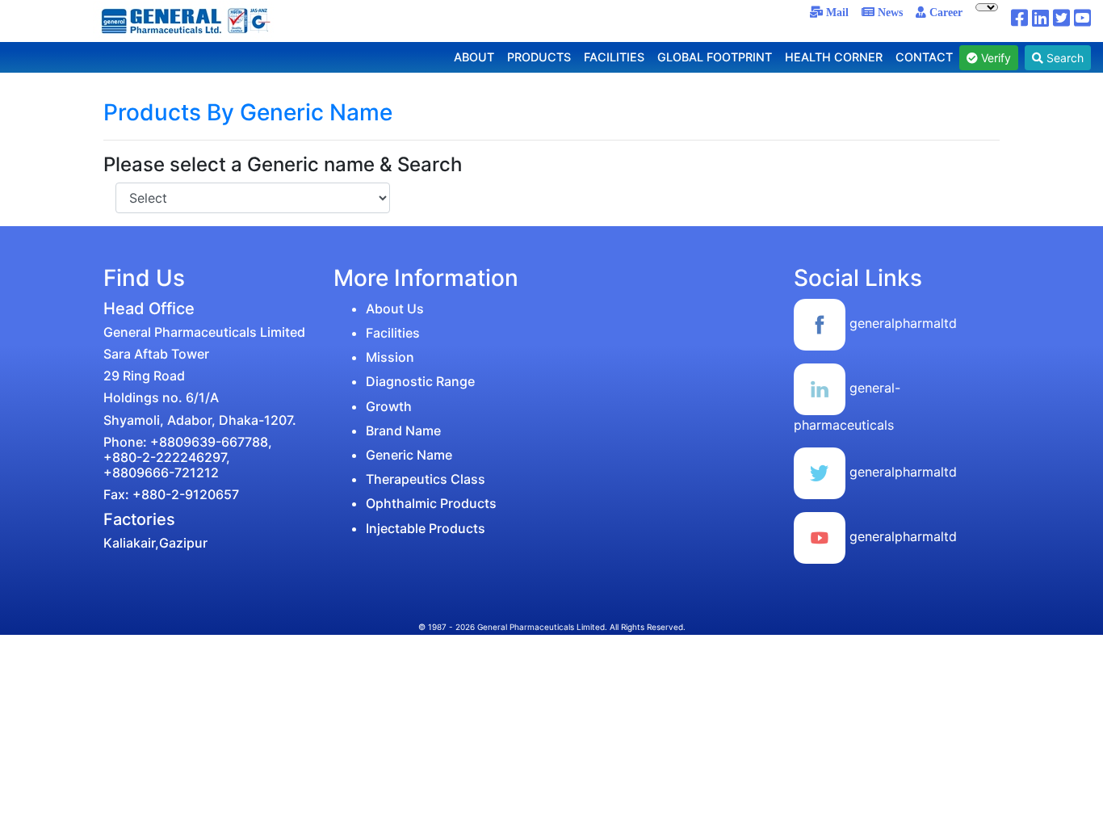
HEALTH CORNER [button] (834, 57)
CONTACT (924, 57)
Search (1063, 58)
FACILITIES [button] (614, 57)
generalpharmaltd (901, 323)
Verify (994, 58)
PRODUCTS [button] (539, 57)
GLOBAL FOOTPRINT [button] (714, 57)
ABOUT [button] (474, 57)
